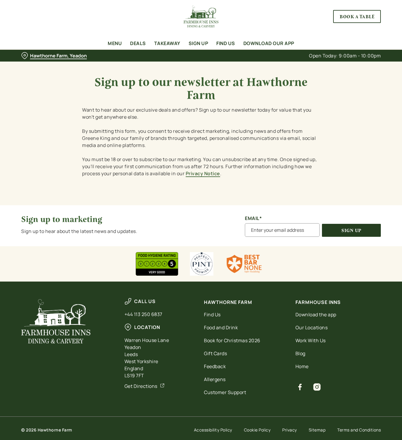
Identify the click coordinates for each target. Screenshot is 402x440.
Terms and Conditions (359, 430)
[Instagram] (317, 387)
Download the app (315, 314)
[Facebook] (300, 387)
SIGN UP (351, 230)
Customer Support (225, 392)
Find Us (212, 314)
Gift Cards (215, 353)
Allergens (215, 379)
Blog (300, 353)
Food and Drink (221, 327)
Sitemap (317, 430)
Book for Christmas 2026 (232, 340)
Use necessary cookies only (352, 34)
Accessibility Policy (213, 430)
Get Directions (140, 386)
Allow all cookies (352, 15)
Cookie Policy (257, 430)
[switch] (169, 66)
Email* (253, 218)
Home (302, 366)
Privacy (289, 430)
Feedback (215, 366)
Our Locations (311, 327)
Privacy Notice (203, 173)
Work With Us (310, 340)
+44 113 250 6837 (143, 314)
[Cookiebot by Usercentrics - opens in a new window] (38, 66)
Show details (306, 66)
